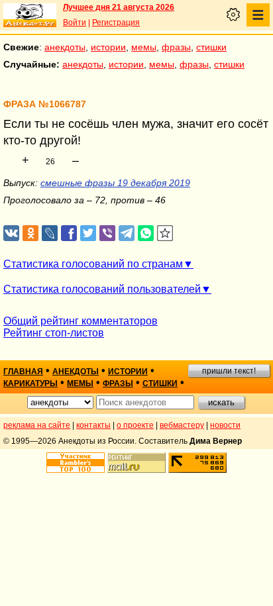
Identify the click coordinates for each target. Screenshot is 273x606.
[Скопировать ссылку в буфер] (165, 233)
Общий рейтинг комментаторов (80, 321)
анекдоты (64, 47)
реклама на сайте (36, 425)
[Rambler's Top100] (75, 462)
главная (23, 371)
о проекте (135, 425)
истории (108, 47)
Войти (74, 22)
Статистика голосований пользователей (102, 289)
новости (225, 425)
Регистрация (116, 22)
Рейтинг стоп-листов (53, 332)
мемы (143, 47)
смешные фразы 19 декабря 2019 (115, 182)
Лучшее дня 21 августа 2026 (118, 7)
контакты (93, 425)
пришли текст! (229, 371)
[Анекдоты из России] (29, 15)
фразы (176, 47)
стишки (211, 47)
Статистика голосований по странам (93, 264)
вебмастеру (182, 425)
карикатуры (30, 383)
